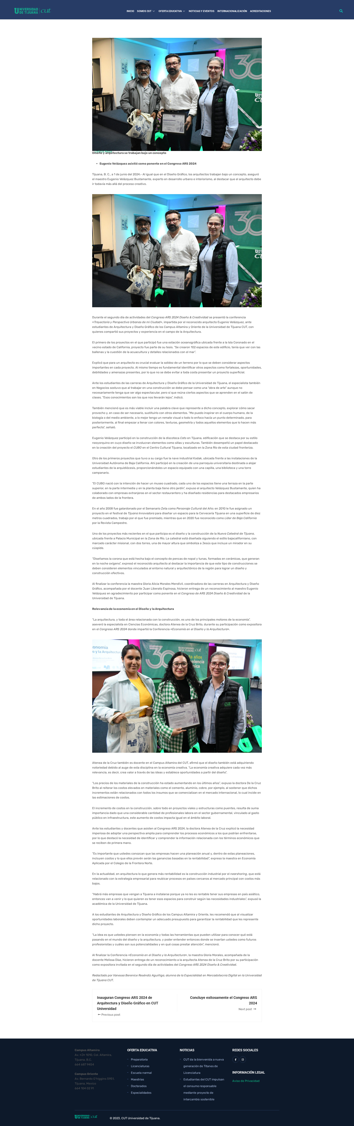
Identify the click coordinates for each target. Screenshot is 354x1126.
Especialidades (141, 1092)
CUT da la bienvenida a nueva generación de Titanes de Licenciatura (203, 1066)
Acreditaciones (260, 11)
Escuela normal (141, 1073)
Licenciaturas (140, 1066)
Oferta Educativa (170, 11)
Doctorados (138, 1086)
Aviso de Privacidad (246, 1081)
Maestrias (137, 1079)
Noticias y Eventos (201, 11)
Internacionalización (232, 11)
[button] (341, 11)
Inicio (130, 11)
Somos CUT (144, 11)
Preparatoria (139, 1059)
